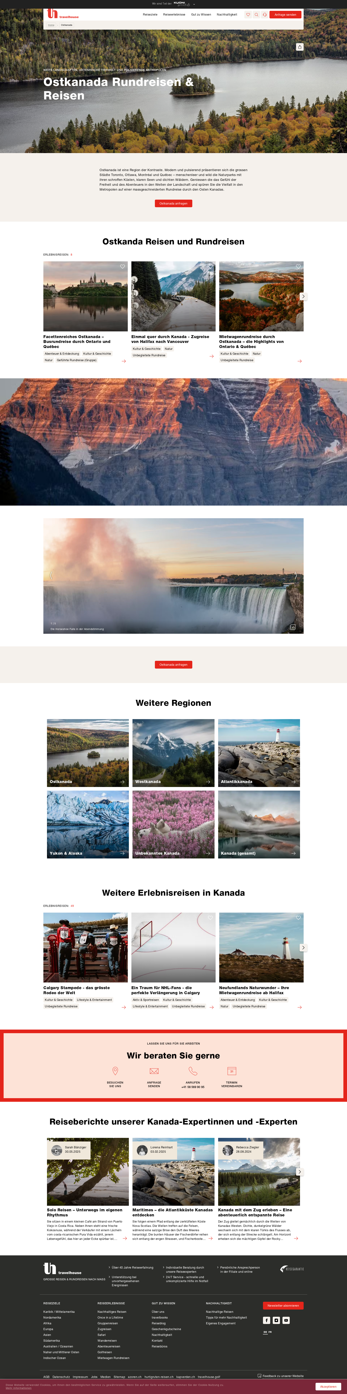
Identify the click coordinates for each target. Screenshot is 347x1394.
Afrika (47, 1323)
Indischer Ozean (54, 1358)
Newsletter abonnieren (283, 1305)
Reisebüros (159, 1346)
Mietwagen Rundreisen (113, 1358)
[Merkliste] (248, 14)
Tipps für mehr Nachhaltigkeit (226, 1317)
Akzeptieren (328, 1386)
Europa (48, 1329)
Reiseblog (159, 1323)
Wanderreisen (107, 1340)
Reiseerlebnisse (174, 14)
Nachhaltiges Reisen (112, 1311)
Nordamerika (52, 1317)
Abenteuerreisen (109, 1346)
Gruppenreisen (108, 1323)
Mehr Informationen (19, 1388)
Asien (47, 1334)
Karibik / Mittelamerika (59, 1311)
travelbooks (160, 1317)
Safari (102, 1334)
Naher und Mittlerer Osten (61, 1352)
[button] (256, 14)
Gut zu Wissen (201, 14)
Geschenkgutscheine (166, 1329)
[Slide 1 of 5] (173, 576)
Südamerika (51, 1340)
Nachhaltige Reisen (219, 1311)
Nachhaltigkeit (227, 14)
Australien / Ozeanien (58, 1346)
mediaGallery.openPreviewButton (292, 627)
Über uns (158, 1311)
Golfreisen (105, 1352)
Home (51, 25)
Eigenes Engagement (220, 1323)
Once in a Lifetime (110, 1317)
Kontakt (157, 1340)
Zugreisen (105, 1329)
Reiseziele (150, 14)
